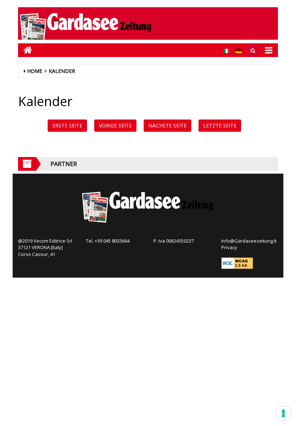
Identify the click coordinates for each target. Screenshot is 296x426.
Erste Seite (67, 125)
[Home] (25, 50)
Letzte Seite (219, 125)
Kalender (62, 71)
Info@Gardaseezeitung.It (249, 241)
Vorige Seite (115, 125)
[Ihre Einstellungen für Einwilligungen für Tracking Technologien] (283, 413)
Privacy (229, 247)
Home (34, 71)
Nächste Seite (167, 125)
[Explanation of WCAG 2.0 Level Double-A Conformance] (237, 263)
